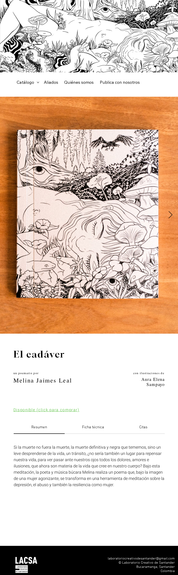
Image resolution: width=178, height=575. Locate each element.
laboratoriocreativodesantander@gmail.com (141, 558)
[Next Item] (170, 215)
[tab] (39, 428)
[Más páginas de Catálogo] (38, 82)
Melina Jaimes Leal (42, 380)
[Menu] (169, 569)
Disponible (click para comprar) (46, 410)
